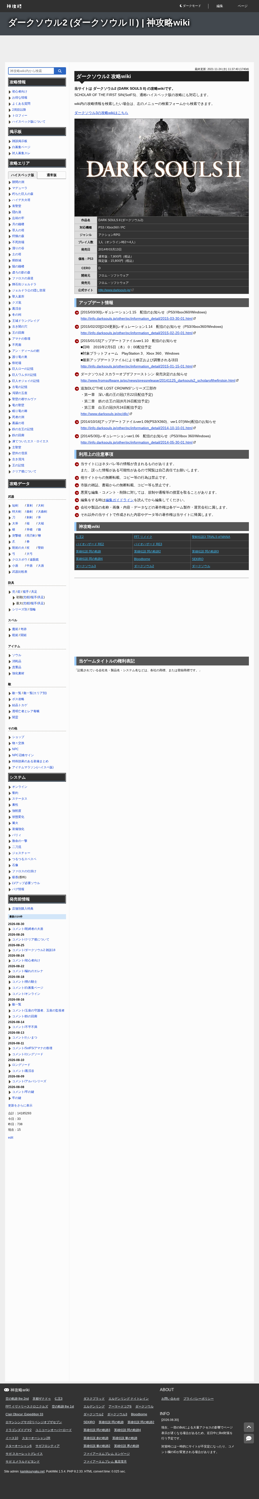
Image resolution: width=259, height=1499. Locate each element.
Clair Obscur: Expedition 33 (24, 1414)
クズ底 (16, 302)
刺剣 (30, 517)
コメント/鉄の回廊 (24, 1016)
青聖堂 (16, 206)
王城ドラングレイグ (25, 320)
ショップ (18, 737)
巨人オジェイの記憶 (25, 381)
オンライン (19, 787)
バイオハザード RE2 (90, 544)
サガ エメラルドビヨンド (23, 1461)
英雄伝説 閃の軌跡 (88, 551)
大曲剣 (42, 511)
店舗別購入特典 (22, 908)
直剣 (30, 505)
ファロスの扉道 (22, 278)
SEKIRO (197, 559)
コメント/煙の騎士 (24, 981)
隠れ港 (16, 212)
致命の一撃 (19, 841)
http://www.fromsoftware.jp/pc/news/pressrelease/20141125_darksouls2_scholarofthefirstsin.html (158, 380)
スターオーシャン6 (19, 1446)
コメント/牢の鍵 (23, 1092)
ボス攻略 (18, 699)
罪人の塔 (18, 230)
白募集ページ (21, 147)
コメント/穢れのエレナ (27, 971)
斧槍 (30, 529)
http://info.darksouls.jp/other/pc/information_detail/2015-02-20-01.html (136, 333)
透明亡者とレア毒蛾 (25, 711)
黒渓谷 (16, 308)
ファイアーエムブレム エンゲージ (106, 1454)
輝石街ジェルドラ (24, 284)
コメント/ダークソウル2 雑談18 (33, 950)
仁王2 (80, 537)
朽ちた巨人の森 (22, 194)
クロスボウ (19, 559)
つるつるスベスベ (24, 859)
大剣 (41, 505)
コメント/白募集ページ (27, 987)
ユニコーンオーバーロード (53, 1430)
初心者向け (19, 91)
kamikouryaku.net (32, 1471)
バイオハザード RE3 (148, 544)
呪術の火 (18, 547)
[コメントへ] (249, 1438)
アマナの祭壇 (21, 338)
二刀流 (16, 847)
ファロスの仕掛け (24, 871)
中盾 (30, 565)
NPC (15, 749)
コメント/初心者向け (26, 960)
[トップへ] (249, 1427)
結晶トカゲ (19, 705)
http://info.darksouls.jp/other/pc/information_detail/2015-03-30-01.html (136, 318)
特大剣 (16, 511)
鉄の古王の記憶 (22, 429)
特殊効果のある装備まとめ (30, 761)
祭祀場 (16, 363)
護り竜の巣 (19, 357)
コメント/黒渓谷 (23, 1071)
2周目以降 (19, 109)
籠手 (26, 591)
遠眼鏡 (34, 559)
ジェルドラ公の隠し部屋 (29, 290)
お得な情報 (19, 97)
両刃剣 (31, 535)
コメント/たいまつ (24, 1037)
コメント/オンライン (26, 994)
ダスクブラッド (94, 1398)
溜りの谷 (18, 248)
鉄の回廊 (18, 435)
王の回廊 (18, 332)
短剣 (15, 505)
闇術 (23, 635)
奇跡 (23, 629)
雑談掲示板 (19, 141)
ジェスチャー (21, 853)
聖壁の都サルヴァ (24, 399)
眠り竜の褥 (19, 411)
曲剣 (30, 511)
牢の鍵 (16, 1098)
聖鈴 (41, 547)
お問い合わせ (170, 1398)
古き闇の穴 (19, 326)
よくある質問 (21, 103)
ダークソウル (201, 566)
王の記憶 (18, 465)
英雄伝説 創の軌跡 (96, 1438)
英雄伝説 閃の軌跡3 (205, 551)
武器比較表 (19, 571)
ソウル (16, 655)
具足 (34, 591)
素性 (15, 804)
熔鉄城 (16, 260)
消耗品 (16, 661)
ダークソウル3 (86, 566)
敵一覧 (16, 693)
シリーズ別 (19, 609)
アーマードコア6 (120, 1406)
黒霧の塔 (18, 423)
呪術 (15, 635)
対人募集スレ (21, 153)
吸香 (15, 877)
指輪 (33, 609)
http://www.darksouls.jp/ (114, 290)
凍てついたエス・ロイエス (30, 441)
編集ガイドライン (119, 500)
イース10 (12, 1438)
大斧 (15, 523)
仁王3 (58, 1398)
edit (10, 1137)
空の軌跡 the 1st (63, 1406)
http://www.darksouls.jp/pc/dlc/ (105, 414)
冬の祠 (16, 314)
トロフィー (19, 115)
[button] (193, 6)
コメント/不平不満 (24, 1027)
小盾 (15, 565)
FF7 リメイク (143, 537)
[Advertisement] (129, 48)
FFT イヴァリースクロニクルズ (27, 1406)
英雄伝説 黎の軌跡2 (96, 1446)
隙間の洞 (18, 182)
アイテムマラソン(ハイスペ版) (33, 767)
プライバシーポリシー (198, 1398)
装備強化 (18, 829)
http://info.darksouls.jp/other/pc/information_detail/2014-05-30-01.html (136, 442)
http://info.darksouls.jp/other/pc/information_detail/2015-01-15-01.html (136, 366)
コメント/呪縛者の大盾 (27, 929)
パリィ (16, 835)
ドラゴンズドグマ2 (19, 1430)
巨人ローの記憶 (22, 369)
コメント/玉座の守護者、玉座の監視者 (38, 1010)
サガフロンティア (47, 1446)
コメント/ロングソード (27, 1054)
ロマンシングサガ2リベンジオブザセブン (34, 1422)
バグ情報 (18, 889)
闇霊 (15, 717)
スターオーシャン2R (36, 1438)
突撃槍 (16, 535)
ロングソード (21, 1065)
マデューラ (19, 188)
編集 (220, 6)
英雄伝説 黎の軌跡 (124, 1438)
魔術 (15, 629)
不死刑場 (18, 242)
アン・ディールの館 (25, 351)
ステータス (19, 798)
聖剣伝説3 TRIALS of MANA (211, 537)
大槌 (41, 523)
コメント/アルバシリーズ (29, 1081)
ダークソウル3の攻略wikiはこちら (101, 113)
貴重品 (16, 667)
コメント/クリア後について (30, 939)
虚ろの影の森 (21, 272)
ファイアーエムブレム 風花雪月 (105, 1461)
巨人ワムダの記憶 (24, 375)
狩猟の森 (18, 236)
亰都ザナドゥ (42, 1398)
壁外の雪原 (19, 453)
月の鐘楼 (18, 224)
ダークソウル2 (144, 566)
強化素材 (18, 673)
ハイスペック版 (22, 175)
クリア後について (24, 471)
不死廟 (16, 345)
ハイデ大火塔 (21, 200)
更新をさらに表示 (20, 1105)
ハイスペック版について (29, 121)
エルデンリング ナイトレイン (129, 1398)
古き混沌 (18, 459)
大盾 (41, 565)
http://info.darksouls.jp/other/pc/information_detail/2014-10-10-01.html (136, 428)
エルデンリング (94, 1406)
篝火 (15, 823)
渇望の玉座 (19, 393)
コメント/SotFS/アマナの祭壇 (32, 1048)
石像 (15, 865)
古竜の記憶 (19, 387)
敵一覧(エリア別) (35, 693)
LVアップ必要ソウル (26, 883)
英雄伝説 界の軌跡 (126, 1446)
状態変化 (18, 817)
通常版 (52, 175)
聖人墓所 (18, 296)
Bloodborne (142, 559)
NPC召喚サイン (23, 755)
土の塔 (16, 254)
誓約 (15, 793)
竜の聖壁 (18, 405)
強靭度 (16, 811)
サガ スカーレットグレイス (24, 1454)
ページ (243, 6)
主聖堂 (16, 447)
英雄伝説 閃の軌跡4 (89, 559)
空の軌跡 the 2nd (17, 1398)
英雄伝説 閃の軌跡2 (147, 551)
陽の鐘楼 (18, 266)
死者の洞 (18, 417)
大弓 (30, 554)
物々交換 (18, 743)
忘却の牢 (18, 218)
